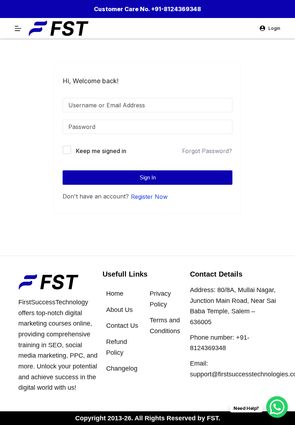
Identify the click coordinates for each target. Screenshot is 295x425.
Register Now (149, 196)
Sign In (148, 177)
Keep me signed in (101, 151)
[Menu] (18, 28)
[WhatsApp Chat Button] (277, 407)
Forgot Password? (207, 151)
